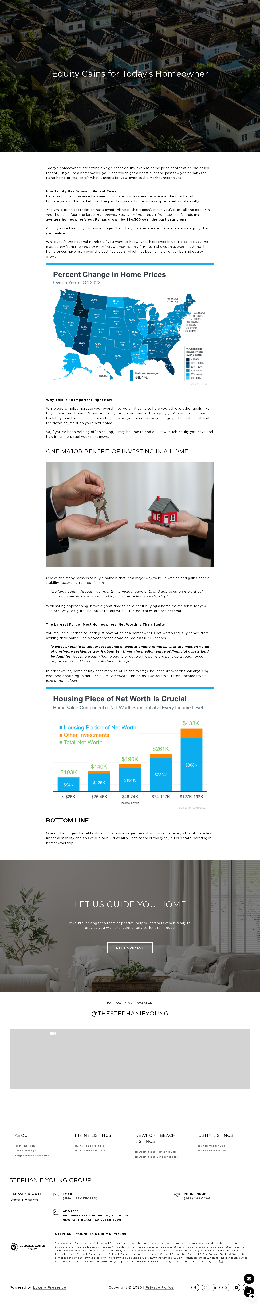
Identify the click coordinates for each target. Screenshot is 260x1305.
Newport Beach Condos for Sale (156, 1156)
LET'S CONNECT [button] (130, 947)
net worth (119, 173)
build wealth (169, 578)
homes (131, 196)
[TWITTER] (226, 1287)
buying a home (158, 606)
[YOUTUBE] (236, 1287)
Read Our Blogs (25, 1150)
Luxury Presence (49, 1287)
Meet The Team (25, 1145)
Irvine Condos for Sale (90, 1150)
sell (110, 413)
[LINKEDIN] (216, 1287)
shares (160, 638)
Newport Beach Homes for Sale (156, 1152)
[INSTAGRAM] (205, 1287)
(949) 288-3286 (197, 1198)
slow (108, 210)
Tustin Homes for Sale (210, 1145)
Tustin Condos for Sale (211, 1150)
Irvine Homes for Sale (89, 1145)
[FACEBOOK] (195, 1287)
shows (161, 247)
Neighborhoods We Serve (32, 1155)
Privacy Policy (159, 1287)
